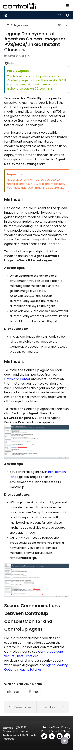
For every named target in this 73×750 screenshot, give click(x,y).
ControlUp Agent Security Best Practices (33, 653)
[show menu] (67, 6)
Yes (16, 692)
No (36, 692)
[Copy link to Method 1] (29, 200)
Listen (11, 63)
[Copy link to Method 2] (30, 362)
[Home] (19, 6)
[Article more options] (66, 25)
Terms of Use (51, 727)
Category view (19, 25)
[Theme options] (67, 15)
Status (66, 731)
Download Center (17, 379)
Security (55, 731)
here (49, 88)
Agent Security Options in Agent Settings (36, 667)
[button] (20, 707)
